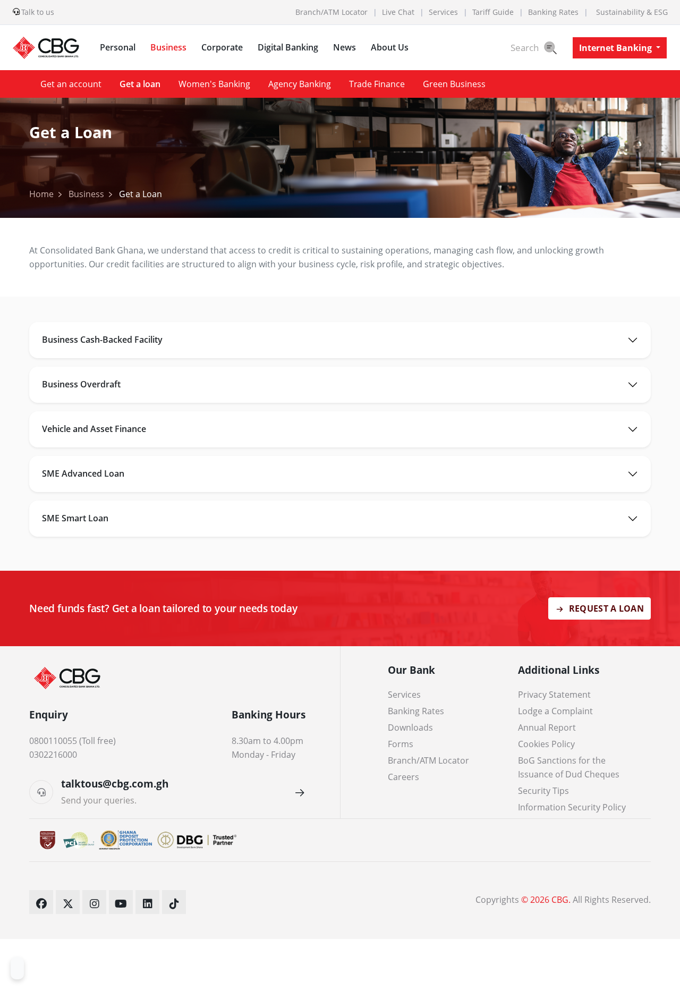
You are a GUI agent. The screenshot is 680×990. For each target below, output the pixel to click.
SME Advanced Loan (83, 473)
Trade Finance (377, 84)
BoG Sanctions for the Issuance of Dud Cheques (568, 767)
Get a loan (140, 84)
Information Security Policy (572, 807)
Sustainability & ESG (632, 12)
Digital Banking (288, 47)
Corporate (222, 47)
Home (41, 194)
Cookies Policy (546, 744)
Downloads (410, 727)
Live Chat (398, 12)
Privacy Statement (554, 694)
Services (443, 12)
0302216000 (53, 754)
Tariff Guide (493, 12)
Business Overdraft (81, 384)
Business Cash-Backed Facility (102, 339)
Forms (400, 744)
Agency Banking (299, 84)
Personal (117, 47)
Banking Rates (553, 12)
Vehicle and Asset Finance (94, 429)
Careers (403, 777)
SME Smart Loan (75, 518)
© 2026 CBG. (546, 900)
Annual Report (547, 727)
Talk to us (37, 12)
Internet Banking (616, 48)
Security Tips (543, 791)
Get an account (70, 84)
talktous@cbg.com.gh (114, 783)
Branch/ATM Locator (331, 12)
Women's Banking (214, 84)
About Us (390, 47)
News (344, 47)
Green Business (454, 84)
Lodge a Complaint (555, 711)
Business (168, 47)
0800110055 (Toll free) (72, 741)
